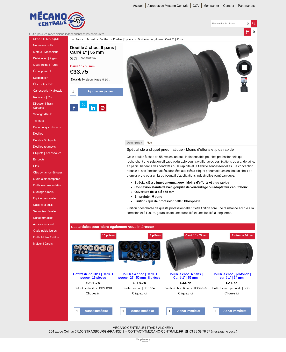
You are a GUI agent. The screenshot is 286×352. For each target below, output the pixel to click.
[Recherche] (254, 23)
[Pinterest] (102, 107)
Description (134, 142)
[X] (83, 104)
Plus (149, 142)
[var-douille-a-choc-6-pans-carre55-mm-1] (244, 68)
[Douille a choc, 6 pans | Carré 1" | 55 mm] (244, 51)
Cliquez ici (93, 293)
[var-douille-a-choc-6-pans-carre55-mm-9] (244, 84)
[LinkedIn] (93, 107)
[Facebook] (74, 107)
